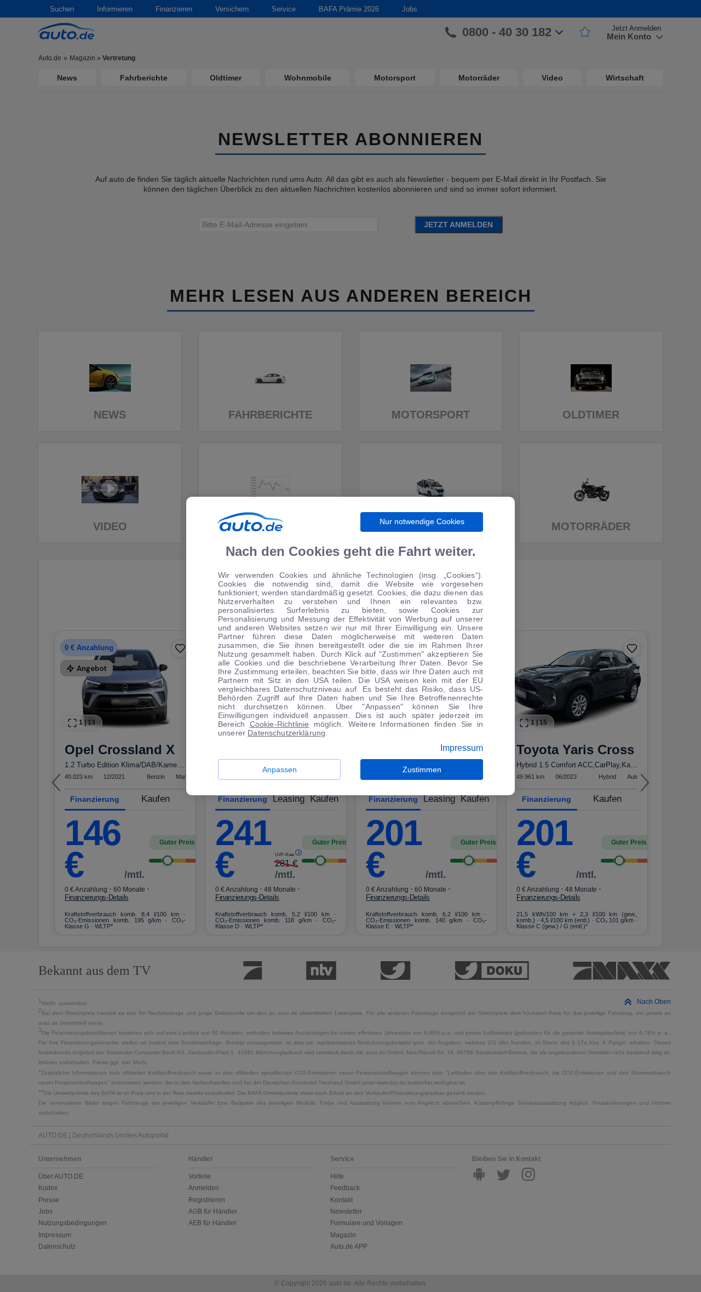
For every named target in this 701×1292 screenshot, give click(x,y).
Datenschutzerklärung (286, 732)
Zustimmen (422, 769)
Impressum (461, 748)
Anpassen (279, 769)
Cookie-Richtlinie (279, 724)
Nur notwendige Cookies (422, 521)
